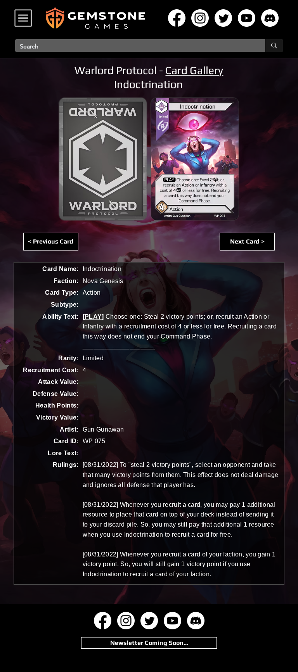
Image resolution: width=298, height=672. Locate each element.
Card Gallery (194, 70)
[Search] (273, 45)
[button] (149, 643)
